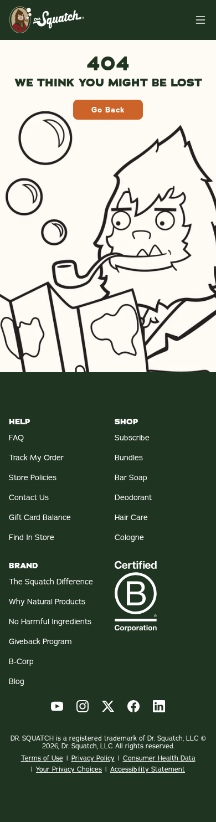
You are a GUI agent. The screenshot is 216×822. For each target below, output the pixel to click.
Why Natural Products (47, 602)
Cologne (129, 537)
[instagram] (82, 706)
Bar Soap (131, 477)
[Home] (200, 20)
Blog (16, 681)
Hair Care (131, 517)
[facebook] (133, 706)
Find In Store (31, 537)
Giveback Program (40, 641)
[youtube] (57, 706)
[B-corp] (161, 596)
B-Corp (21, 661)
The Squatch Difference (51, 582)
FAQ (16, 438)
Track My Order (36, 458)
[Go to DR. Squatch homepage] (47, 20)
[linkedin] (159, 706)
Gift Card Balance (40, 517)
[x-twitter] (108, 706)
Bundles (129, 458)
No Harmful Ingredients (50, 621)
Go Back (108, 110)
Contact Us (29, 497)
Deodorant (133, 497)
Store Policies (32, 477)
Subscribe (132, 438)
